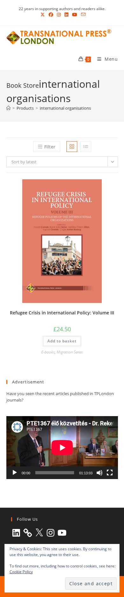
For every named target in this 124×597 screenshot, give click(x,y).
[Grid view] (71, 146)
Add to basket (62, 341)
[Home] (8, 108)
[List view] (85, 146)
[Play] (14, 473)
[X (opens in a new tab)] (42, 14)
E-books (48, 352)
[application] (62, 447)
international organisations (65, 108)
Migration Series (70, 352)
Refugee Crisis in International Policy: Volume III (62, 313)
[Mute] (99, 473)
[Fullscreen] (110, 473)
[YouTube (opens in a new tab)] (74, 14)
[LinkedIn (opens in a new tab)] (66, 14)
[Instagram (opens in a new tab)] (59, 14)
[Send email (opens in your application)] (82, 14)
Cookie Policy (21, 571)
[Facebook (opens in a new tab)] (51, 14)
